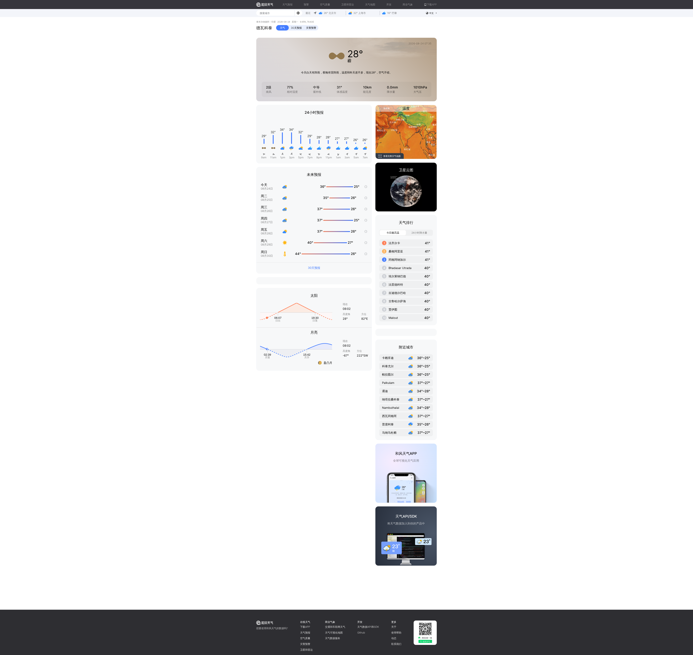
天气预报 (287, 4)
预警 (306, 4)
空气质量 (325, 4)
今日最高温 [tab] (393, 232)
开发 (388, 4)
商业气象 (408, 4)
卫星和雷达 (347, 4)
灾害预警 (311, 27)
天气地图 (370, 4)
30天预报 (296, 27)
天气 (282, 27)
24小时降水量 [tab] (419, 232)
